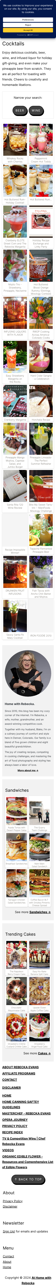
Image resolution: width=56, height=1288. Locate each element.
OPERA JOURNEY (15, 1120)
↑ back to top (28, 1179)
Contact (8, 1256)
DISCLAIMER (11, 1087)
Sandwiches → (40, 912)
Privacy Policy (13, 1201)
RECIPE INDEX (12, 1132)
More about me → (28, 770)
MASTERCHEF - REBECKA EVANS (26, 1113)
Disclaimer (10, 1206)
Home (7, 1267)
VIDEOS (8, 1150)
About (7, 1262)
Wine (36, 110)
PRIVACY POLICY (14, 1126)
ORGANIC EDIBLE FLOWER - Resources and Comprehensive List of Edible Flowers (27, 1162)
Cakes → (44, 1053)
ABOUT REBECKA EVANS (20, 1067)
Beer (20, 110)
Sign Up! (9, 1231)
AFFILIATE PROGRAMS (18, 1073)
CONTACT (9, 1080)
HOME (6, 1095)
